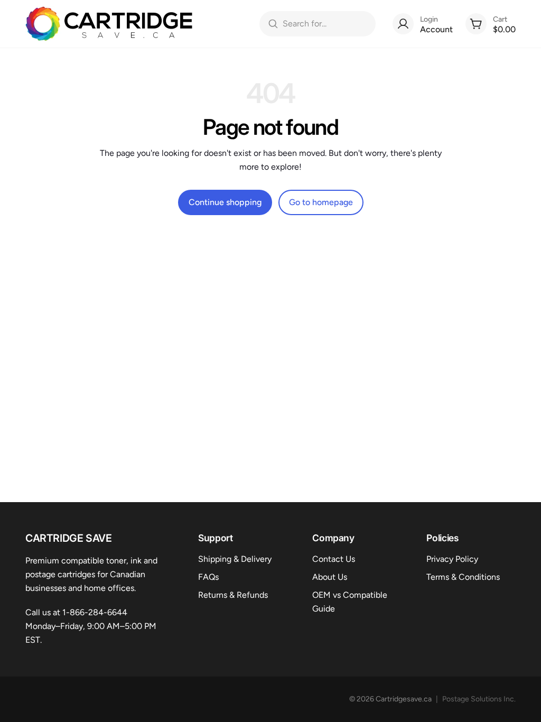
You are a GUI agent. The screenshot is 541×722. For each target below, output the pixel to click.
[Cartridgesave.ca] (109, 23)
